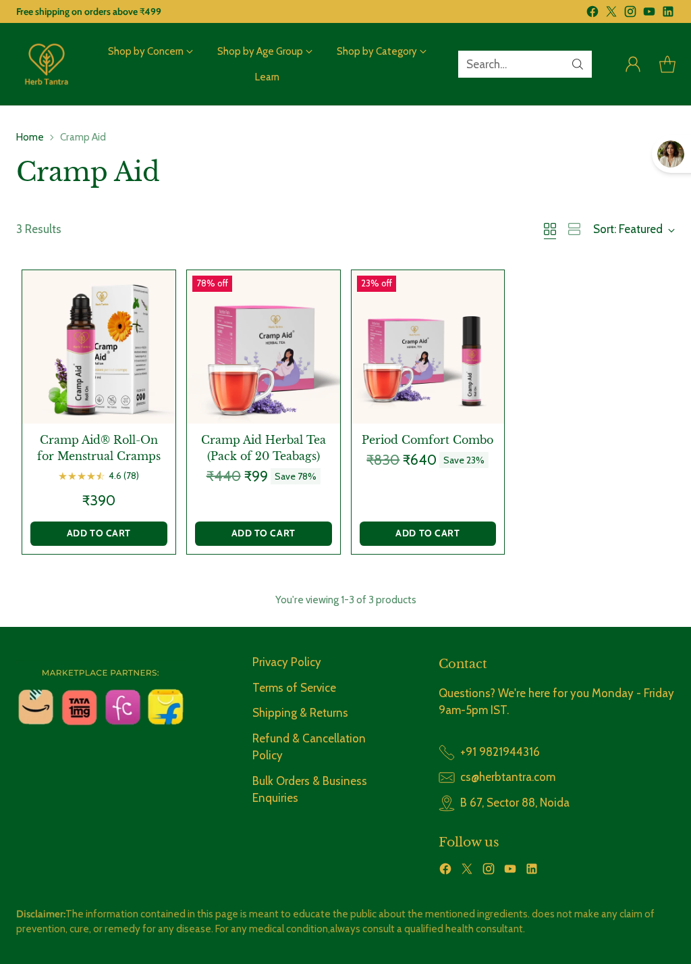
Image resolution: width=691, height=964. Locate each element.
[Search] (577, 64)
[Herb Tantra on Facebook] (592, 14)
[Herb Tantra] (46, 64)
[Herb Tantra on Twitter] (611, 14)
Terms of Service (294, 687)
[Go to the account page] (633, 64)
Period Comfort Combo (427, 440)
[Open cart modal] (667, 64)
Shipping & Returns (300, 712)
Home (30, 136)
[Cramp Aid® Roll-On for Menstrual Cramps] (98, 347)
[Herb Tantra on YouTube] (649, 14)
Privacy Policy (286, 662)
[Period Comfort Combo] (428, 347)
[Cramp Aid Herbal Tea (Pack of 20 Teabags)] (263, 347)
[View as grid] (550, 229)
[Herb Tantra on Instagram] (630, 14)
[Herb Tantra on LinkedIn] (668, 14)
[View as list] (574, 229)
